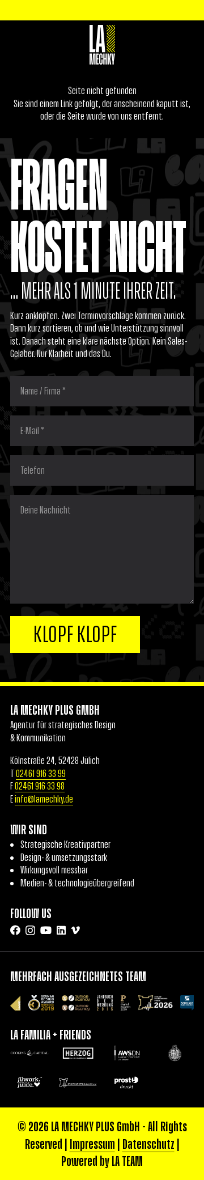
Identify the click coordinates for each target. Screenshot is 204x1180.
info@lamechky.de (44, 799)
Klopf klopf (75, 634)
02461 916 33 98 (40, 786)
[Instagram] (30, 930)
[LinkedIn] (61, 930)
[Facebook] (15, 930)
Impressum (92, 1143)
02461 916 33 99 (41, 773)
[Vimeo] (75, 930)
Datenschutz (148, 1143)
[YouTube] (46, 930)
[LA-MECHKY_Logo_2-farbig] (102, 45)
